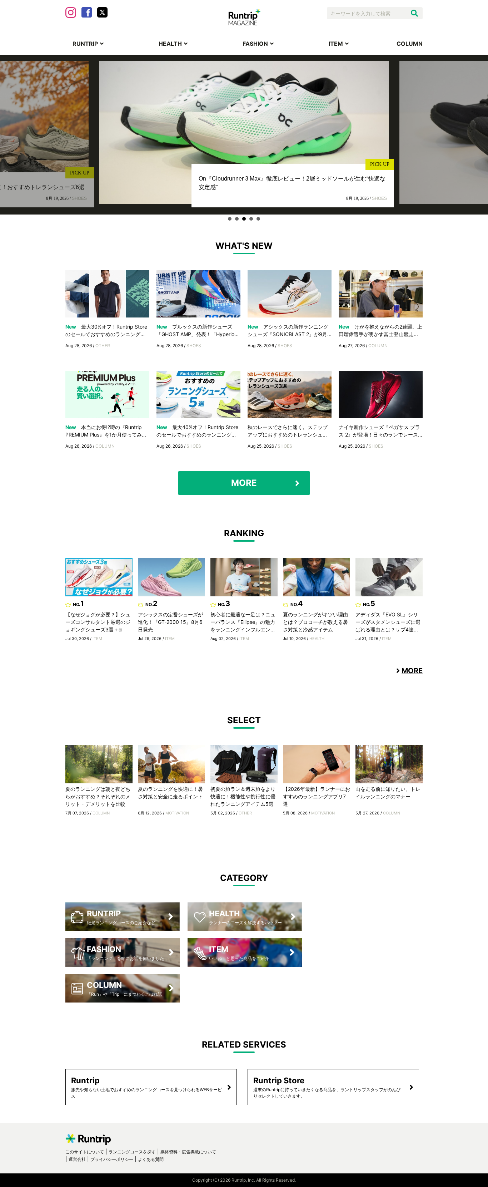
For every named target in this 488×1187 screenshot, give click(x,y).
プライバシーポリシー (111, 1159)
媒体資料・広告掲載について (188, 1151)
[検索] (414, 13)
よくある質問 (151, 1159)
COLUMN (410, 43)
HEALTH (170, 43)
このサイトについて (84, 1151)
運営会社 (77, 1159)
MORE (244, 483)
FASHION (255, 43)
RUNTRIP (85, 43)
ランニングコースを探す (132, 1151)
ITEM (336, 43)
